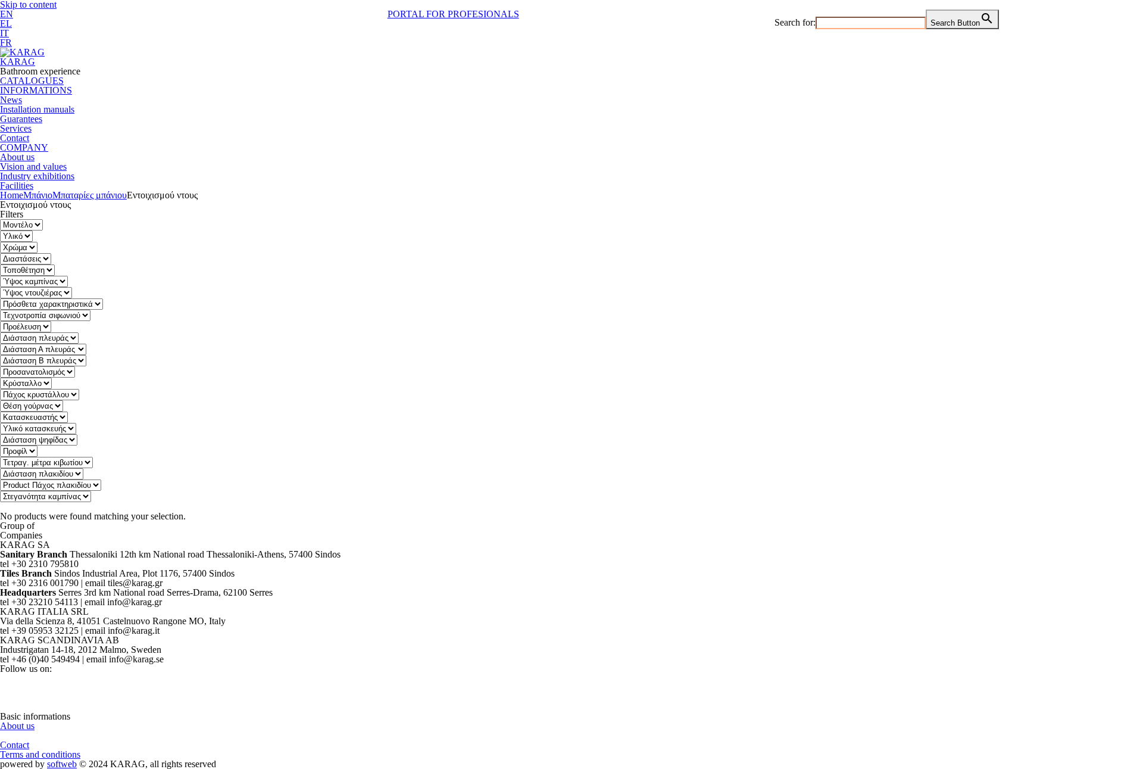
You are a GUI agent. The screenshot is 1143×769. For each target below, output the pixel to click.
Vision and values (33, 166)
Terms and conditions (40, 754)
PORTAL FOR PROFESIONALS (453, 14)
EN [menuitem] (6, 14)
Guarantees (21, 119)
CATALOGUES (32, 81)
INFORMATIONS (36, 90)
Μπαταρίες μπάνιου (89, 195)
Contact (14, 138)
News (11, 100)
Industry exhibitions (37, 176)
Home (11, 195)
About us (17, 157)
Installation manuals (37, 109)
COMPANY (24, 147)
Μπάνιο (37, 195)
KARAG (17, 62)
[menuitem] (6, 14)
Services (16, 128)
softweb (62, 764)
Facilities (16, 185)
